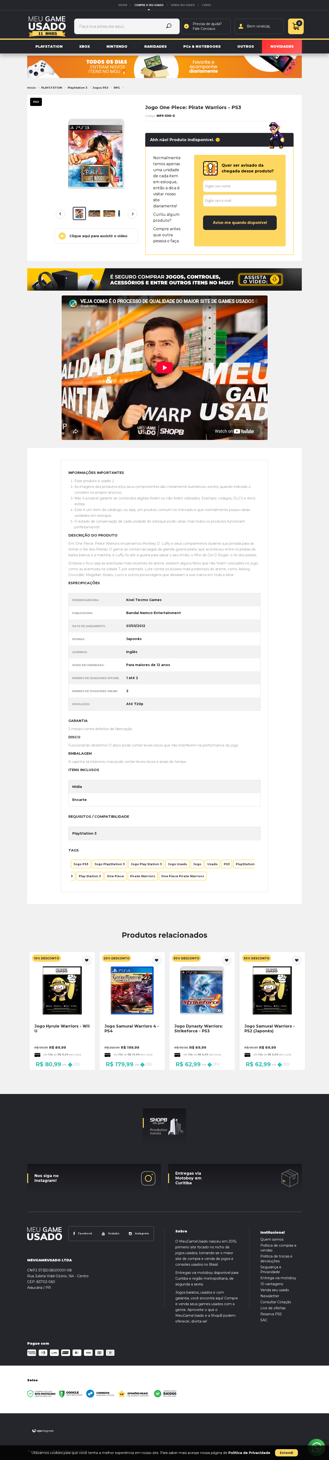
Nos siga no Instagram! (46, 1178)
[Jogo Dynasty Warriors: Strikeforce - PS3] (202, 1011)
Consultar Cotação (275, 1302)
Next (131, 217)
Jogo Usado (177, 864)
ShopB (122, 5)
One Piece (115, 876)
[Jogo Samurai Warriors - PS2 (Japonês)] (272, 1011)
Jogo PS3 (80, 864)
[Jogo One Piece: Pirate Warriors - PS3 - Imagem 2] (94, 213)
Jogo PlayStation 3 (109, 864)
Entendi (286, 1452)
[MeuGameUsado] (47, 26)
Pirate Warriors (142, 876)
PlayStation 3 (77, 87)
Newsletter (269, 1296)
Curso (206, 5)
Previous (60, 214)
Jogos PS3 (100, 87)
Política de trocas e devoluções (276, 1258)
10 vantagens (271, 1284)
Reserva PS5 (271, 1314)
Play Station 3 (90, 876)
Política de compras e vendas (278, 1247)
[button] (96, 236)
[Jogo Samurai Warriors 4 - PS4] (132, 1011)
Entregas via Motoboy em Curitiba (188, 1178)
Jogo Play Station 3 (146, 864)
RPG (117, 87)
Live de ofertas (272, 1308)
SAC (263, 1320)
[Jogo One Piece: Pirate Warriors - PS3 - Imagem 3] (109, 213)
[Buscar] (169, 26)
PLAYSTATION (51, 87)
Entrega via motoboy (278, 1278)
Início (31, 87)
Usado (212, 864)
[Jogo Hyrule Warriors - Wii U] (62, 1011)
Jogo (197, 864)
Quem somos (271, 1239)
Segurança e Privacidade (270, 1269)
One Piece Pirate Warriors (182, 876)
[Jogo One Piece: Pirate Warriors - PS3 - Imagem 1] (79, 213)
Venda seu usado (183, 5)
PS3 (227, 864)
